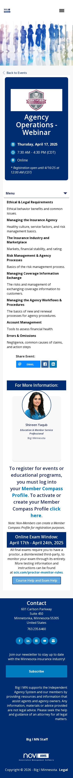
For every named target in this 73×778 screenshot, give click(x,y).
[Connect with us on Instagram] (36, 640)
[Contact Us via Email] (53, 640)
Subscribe (36, 671)
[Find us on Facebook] (19, 640)
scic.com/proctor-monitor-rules (38, 572)
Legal (63, 770)
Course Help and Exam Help (36, 580)
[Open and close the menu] (41, 10)
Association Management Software (36, 760)
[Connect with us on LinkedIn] (28, 640)
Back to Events (17, 72)
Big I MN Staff (37, 739)
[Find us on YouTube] (44, 640)
